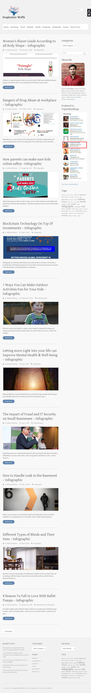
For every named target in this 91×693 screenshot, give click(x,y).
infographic (67, 206)
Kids (83, 206)
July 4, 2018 (25, 364)
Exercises (71, 199)
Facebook (72, 99)
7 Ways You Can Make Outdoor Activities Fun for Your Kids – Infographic (25, 289)
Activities (63, 195)
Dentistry (76, 197)
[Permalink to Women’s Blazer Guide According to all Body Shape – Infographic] (31, 65)
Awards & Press (36, 661)
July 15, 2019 (26, 232)
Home (33, 666)
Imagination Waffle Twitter (87, 5)
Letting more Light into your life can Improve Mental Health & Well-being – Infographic (30, 355)
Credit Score (67, 197)
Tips (75, 213)
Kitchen (63, 209)
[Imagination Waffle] (45, 11)
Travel (22, 27)
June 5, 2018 (25, 423)
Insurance (78, 207)
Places (69, 211)
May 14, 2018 (26, 484)
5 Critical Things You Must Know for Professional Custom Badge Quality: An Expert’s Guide (16, 655)
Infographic (56, 27)
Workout (75, 215)
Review (66, 27)
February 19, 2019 (27, 298)
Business (83, 195)
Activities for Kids (69, 195)
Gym (74, 202)
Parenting (14, 27)
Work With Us (36, 669)
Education (64, 199)
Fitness (64, 202)
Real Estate (79, 211)
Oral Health (85, 209)
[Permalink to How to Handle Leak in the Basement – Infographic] (31, 499)
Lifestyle (68, 209)
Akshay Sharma (12, 50)
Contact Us (35, 663)
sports (85, 211)
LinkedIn (78, 97)
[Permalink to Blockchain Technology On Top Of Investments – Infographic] (31, 247)
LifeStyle (30, 27)
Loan (73, 209)
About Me (34, 658)
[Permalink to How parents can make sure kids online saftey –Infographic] (31, 184)
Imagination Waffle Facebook (83, 5)
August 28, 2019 (27, 168)
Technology (70, 213)
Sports (6, 27)
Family (75, 199)
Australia (76, 195)
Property (73, 211)
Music (80, 209)
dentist (72, 197)
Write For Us (75, 27)
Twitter (63, 99)
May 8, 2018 (25, 543)
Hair (78, 202)
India (78, 204)
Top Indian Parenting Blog (69, 184)
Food (68, 202)
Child (62, 197)
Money (77, 209)
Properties (46, 27)
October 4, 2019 (26, 109)
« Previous (8, 631)
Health (38, 27)
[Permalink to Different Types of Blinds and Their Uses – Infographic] (31, 558)
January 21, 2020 (27, 50)
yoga (79, 215)
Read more (8, 87)
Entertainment (42, 298)
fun (72, 202)
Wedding (70, 215)
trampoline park (80, 213)
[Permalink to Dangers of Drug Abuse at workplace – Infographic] (31, 124)
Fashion (81, 199)
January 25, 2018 (27, 605)
